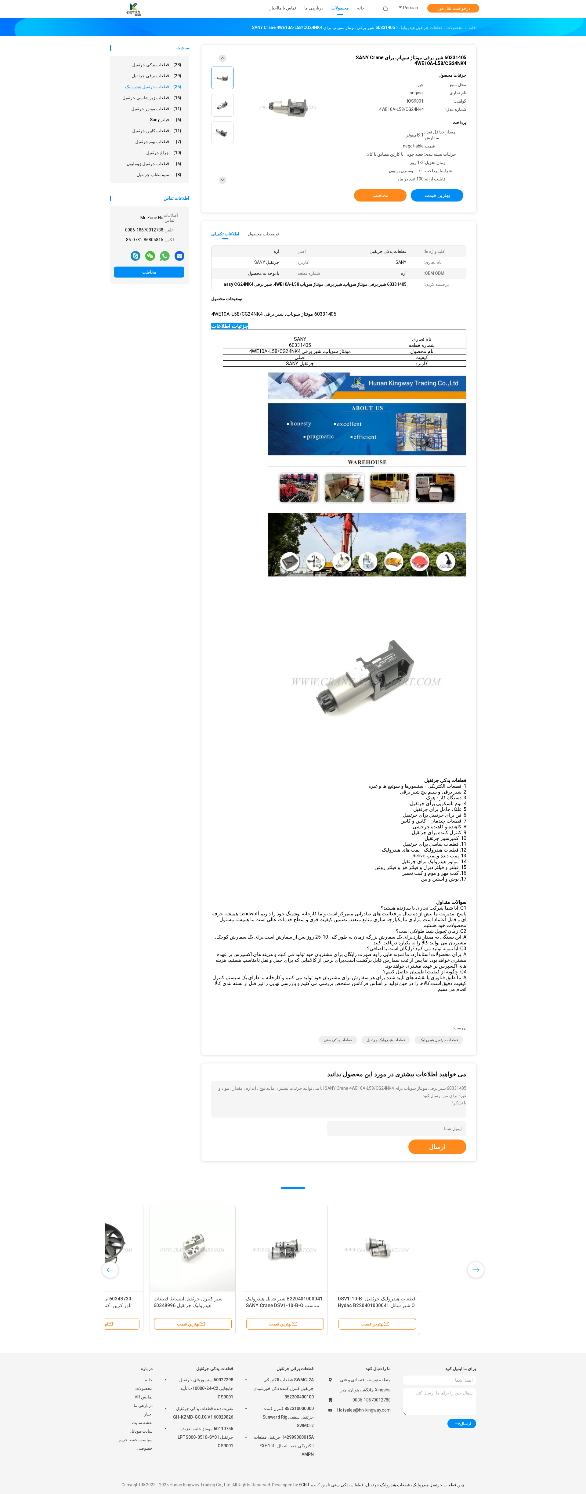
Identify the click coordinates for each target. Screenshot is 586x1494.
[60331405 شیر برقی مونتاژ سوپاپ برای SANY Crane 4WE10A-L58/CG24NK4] (288, 106)
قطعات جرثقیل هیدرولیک (153, 86)
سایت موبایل (141, 1431)
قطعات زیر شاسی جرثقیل (151, 97)
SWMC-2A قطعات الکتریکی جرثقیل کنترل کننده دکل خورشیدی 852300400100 (283, 1388)
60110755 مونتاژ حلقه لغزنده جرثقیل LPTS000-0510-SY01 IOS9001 (205, 1437)
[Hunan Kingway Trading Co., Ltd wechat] (150, 255)
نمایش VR (144, 1396)
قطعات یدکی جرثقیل (156, 64)
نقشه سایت (142, 1422)
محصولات (144, 1388)
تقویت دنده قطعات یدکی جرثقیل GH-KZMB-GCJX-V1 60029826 (203, 1412)
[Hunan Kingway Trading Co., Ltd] (134, 9)
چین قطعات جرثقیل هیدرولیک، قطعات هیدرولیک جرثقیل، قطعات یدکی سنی (398, 1484)
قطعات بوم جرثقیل (158, 141)
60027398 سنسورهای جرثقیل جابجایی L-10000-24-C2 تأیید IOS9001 (206, 1388)
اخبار (148, 1414)
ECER (304, 1484)
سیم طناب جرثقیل (159, 174)
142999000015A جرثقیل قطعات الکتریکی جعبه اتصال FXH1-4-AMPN (284, 1446)
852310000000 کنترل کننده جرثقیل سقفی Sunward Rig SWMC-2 (288, 1417)
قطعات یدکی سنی (338, 1040)
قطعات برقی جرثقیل (156, 75)
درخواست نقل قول (453, 8)
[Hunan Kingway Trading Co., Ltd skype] (135, 255)
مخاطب (149, 272)
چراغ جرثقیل (163, 152)
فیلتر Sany (165, 119)
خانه (149, 1379)
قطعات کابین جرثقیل (156, 130)
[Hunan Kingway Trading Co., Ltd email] (179, 255)
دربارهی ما (143, 1405)
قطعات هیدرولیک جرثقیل (386, 1040)
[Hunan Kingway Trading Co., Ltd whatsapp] (165, 255)
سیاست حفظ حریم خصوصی (136, 1444)
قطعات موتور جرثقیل (156, 108)
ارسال (437, 1146)
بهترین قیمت (437, 195)
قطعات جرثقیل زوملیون (154, 163)
